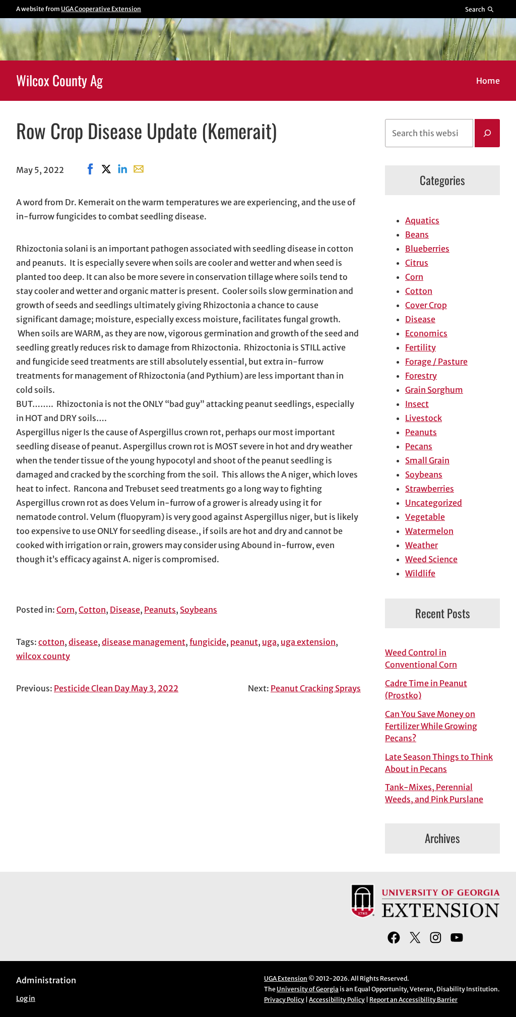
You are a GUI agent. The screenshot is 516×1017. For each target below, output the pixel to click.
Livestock (423, 418)
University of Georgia (308, 989)
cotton (51, 642)
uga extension (308, 642)
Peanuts (160, 610)
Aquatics (422, 220)
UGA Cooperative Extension (101, 9)
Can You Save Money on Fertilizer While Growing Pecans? (431, 726)
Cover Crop (426, 305)
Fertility (420, 347)
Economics (426, 333)
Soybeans (198, 610)
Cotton (92, 610)
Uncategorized (433, 503)
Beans (417, 234)
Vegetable (425, 517)
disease (83, 642)
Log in (25, 998)
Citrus (416, 263)
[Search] (487, 133)
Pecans (418, 446)
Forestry (421, 376)
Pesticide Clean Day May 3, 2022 (116, 688)
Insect (417, 404)
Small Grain (427, 460)
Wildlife (420, 573)
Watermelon (429, 531)
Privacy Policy (284, 999)
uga (269, 642)
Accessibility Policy (337, 999)
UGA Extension (285, 978)
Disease (125, 610)
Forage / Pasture (436, 361)
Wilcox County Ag (59, 80)
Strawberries (429, 489)
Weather (421, 545)
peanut (244, 642)
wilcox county (43, 656)
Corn (65, 610)
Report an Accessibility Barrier (413, 999)
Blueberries (427, 249)
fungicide (207, 642)
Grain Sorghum (434, 390)
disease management (143, 642)
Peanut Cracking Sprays (316, 688)
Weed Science (431, 559)
